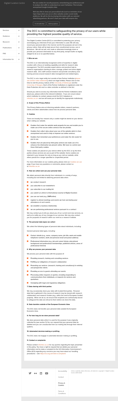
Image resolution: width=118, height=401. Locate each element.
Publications (7, 48)
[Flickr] (35, 373)
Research (6, 42)
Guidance (6, 36)
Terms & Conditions (62, 392)
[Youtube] (46, 373)
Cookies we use (76, 162)
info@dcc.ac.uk (32, 98)
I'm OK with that (39, 24)
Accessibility (62, 371)
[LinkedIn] (40, 373)
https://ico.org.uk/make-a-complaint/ (53, 354)
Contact (61, 377)
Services (6, 30)
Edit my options (53, 24)
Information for (8, 59)
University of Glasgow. (35, 85)
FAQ (4, 53)
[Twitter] (30, 373)
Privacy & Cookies (61, 384)
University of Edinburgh (62, 83)
